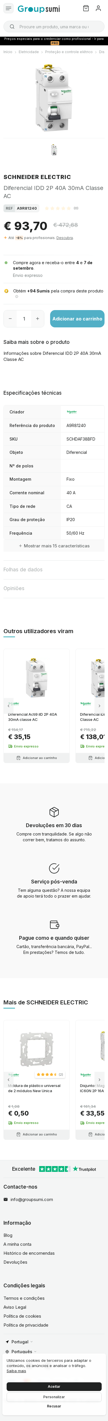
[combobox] (54, 26)
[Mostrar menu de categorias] (8, 8)
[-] (10, 318)
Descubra (64, 238)
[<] (8, 706)
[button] (61, 208)
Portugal (20, 1341)
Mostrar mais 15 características (57, 546)
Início (7, 52)
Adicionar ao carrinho (77, 319)
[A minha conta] (98, 8)
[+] (37, 318)
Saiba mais (16, 1370)
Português (22, 1351)
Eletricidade (29, 52)
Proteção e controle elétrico (69, 52)
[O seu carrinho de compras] (86, 8)
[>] (99, 706)
